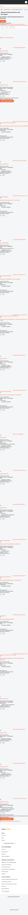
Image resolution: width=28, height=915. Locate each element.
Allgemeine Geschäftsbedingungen (9, 862)
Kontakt (3, 840)
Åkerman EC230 (4, 473)
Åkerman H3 (3, 437)
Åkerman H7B (3, 358)
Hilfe (2, 838)
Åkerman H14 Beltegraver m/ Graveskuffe (10, 279)
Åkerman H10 (3, 507)
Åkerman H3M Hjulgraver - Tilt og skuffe (10, 200)
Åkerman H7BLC (4, 84)
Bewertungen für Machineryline (8, 869)
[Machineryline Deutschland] (9, 2)
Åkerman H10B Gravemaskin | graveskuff (10, 544)
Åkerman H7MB (4, 50)
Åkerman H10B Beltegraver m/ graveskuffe (10, 580)
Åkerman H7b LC (4, 698)
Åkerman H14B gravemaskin (7, 619)
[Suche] (26, 6)
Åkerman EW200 (4, 242)
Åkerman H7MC (4, 766)
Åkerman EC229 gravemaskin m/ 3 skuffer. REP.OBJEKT (14, 126)
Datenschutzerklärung (6, 864)
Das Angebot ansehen (7, 818)
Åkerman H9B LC (4, 164)
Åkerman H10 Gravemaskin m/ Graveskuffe (10, 394)
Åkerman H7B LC (4, 801)
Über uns (3, 835)
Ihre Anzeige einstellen (7, 100)
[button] (26, 2)
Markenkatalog (5, 871)
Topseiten (4, 873)
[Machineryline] (1, 9)
